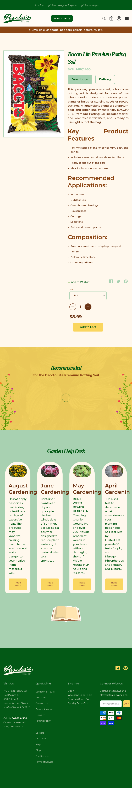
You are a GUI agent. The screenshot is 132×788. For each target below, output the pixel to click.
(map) (14, 699)
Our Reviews (42, 756)
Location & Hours (45, 691)
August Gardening (23, 488)
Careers (40, 732)
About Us (41, 697)
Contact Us (42, 703)
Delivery (40, 715)
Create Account (44, 709)
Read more (17, 584)
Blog (38, 750)
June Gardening (55, 488)
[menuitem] (104, 18)
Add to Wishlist (80, 282)
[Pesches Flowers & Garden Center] (17, 18)
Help (38, 744)
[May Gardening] (82, 472)
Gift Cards (41, 738)
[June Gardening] (50, 472)
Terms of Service (44, 761)
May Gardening (87, 488)
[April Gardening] (114, 472)
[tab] (80, 79)
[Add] (88, 306)
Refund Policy (43, 720)
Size (71, 289)
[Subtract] (72, 306)
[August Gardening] (18, 472)
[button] (104, 18)
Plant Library (62, 18)
